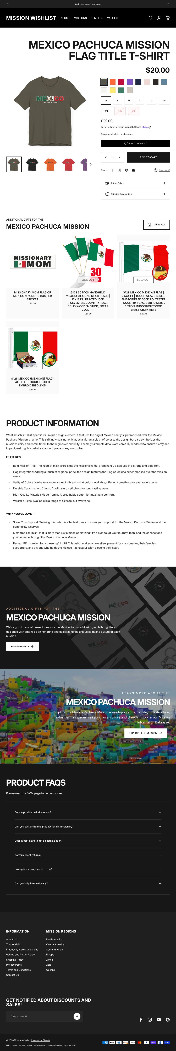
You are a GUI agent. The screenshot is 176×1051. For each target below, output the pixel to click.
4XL (120, 111)
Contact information (54, 1045)
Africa (49, 959)
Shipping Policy (15, 959)
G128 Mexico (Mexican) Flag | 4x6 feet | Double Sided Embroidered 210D (32, 382)
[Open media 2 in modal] (50, 110)
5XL (133, 111)
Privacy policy (39, 1045)
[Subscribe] (77, 1016)
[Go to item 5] (87, 164)
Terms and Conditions (18, 969)
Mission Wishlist (31, 18)
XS (105, 100)
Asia (48, 964)
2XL (164, 100)
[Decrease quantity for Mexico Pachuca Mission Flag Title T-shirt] (105, 157)
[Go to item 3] (50, 164)
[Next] (168, 4)
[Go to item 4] (68, 164)
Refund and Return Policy (20, 954)
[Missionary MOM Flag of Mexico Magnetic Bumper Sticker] (32, 261)
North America (54, 939)
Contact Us (12, 974)
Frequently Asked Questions (22, 949)
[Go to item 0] (14, 164)
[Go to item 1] (32, 164)
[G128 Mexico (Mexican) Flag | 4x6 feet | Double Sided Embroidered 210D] (32, 347)
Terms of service (25, 1045)
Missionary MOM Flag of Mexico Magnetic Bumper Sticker (32, 296)
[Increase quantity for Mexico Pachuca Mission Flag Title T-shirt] (120, 157)
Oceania (51, 969)
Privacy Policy (14, 964)
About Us (11, 939)
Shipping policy (70, 1045)
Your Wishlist (13, 944)
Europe (50, 954)
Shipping (105, 134)
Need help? (164, 170)
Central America (55, 944)
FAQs (30, 793)
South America (54, 949)
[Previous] (7, 4)
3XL (106, 111)
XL (151, 100)
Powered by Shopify (40, 1040)
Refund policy (11, 1045)
